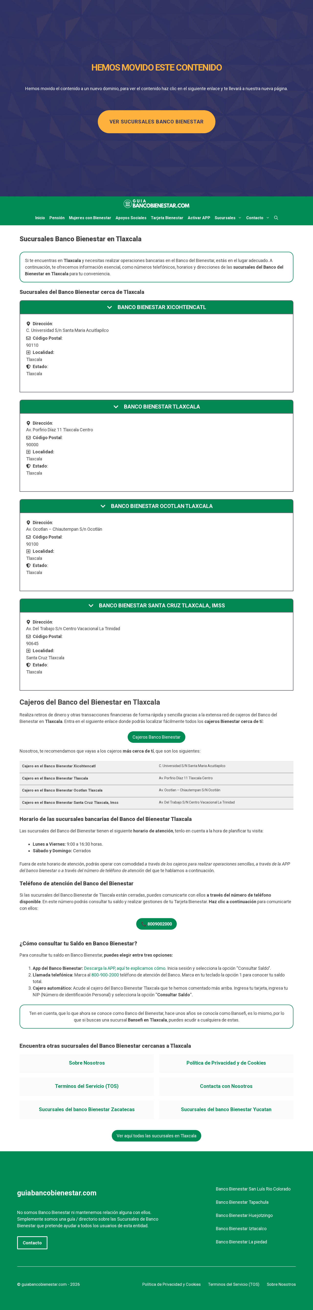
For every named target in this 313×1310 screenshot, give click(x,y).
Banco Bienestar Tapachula (242, 1202)
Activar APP (199, 218)
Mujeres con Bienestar (90, 218)
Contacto (254, 218)
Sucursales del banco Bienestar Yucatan (226, 1109)
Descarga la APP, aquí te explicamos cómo (124, 968)
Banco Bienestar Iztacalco (241, 1228)
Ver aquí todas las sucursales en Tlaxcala (156, 1135)
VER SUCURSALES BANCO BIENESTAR (157, 122)
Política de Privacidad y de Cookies (226, 1063)
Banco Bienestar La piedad (241, 1241)
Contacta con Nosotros (226, 1086)
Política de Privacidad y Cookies (171, 1284)
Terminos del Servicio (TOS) (87, 1086)
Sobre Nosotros (87, 1063)
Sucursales (225, 218)
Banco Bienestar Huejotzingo (244, 1215)
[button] (276, 218)
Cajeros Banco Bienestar (156, 737)
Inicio (40, 218)
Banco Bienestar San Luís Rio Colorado (253, 1188)
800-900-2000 (105, 974)
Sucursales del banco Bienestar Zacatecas (87, 1109)
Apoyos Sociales (131, 218)
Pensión (57, 218)
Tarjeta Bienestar (167, 218)
